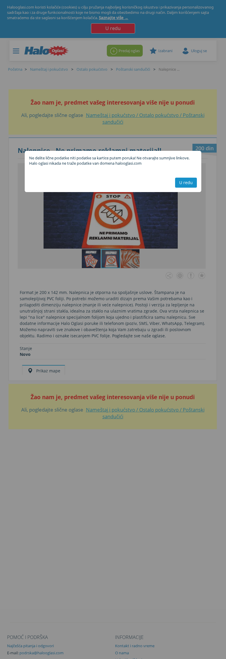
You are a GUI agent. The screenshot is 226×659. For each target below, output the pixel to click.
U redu (186, 182)
